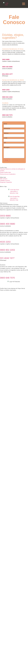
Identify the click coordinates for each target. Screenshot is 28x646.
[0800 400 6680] (3, 64)
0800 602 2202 (7, 97)
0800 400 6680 (7, 67)
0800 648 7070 (7, 115)
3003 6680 (5, 59)
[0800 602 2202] (3, 95)
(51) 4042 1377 (7, 74)
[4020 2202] (3, 87)
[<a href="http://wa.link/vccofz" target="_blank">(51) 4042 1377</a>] (3, 72)
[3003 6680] (3, 57)
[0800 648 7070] (3, 113)
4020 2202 (5, 90)
